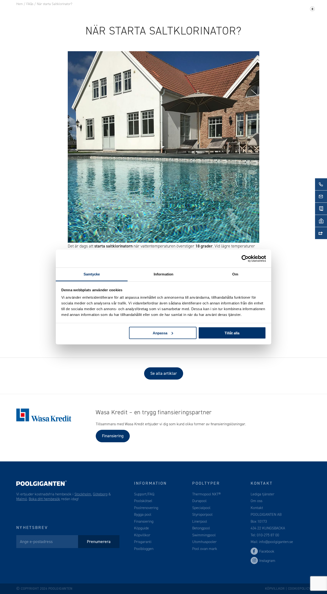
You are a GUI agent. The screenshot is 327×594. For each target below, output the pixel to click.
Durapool (199, 500)
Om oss (236, 12)
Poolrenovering (146, 507)
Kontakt (261, 12)
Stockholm (82, 494)
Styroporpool (202, 514)
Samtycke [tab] (92, 274)
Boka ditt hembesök (44, 498)
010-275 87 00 (268, 535)
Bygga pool (142, 514)
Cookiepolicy (299, 588)
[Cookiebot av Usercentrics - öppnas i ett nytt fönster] (245, 258)
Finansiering (113, 436)
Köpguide (141, 528)
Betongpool (201, 528)
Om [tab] (235, 274)
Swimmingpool (204, 535)
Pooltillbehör (111, 12)
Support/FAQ (292, 12)
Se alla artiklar (163, 373)
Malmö (21, 498)
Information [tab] (163, 274)
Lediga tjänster (262, 494)
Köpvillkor (142, 535)
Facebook (266, 551)
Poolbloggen (143, 548)
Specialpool (201, 507)
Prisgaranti (143, 541)
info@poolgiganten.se (275, 541)
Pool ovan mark (204, 548)
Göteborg (100, 494)
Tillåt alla (232, 333)
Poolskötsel (143, 500)
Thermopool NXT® (206, 494)
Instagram (267, 560)
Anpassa (160, 333)
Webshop (145, 12)
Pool (81, 12)
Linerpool (199, 521)
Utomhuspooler (204, 541)
